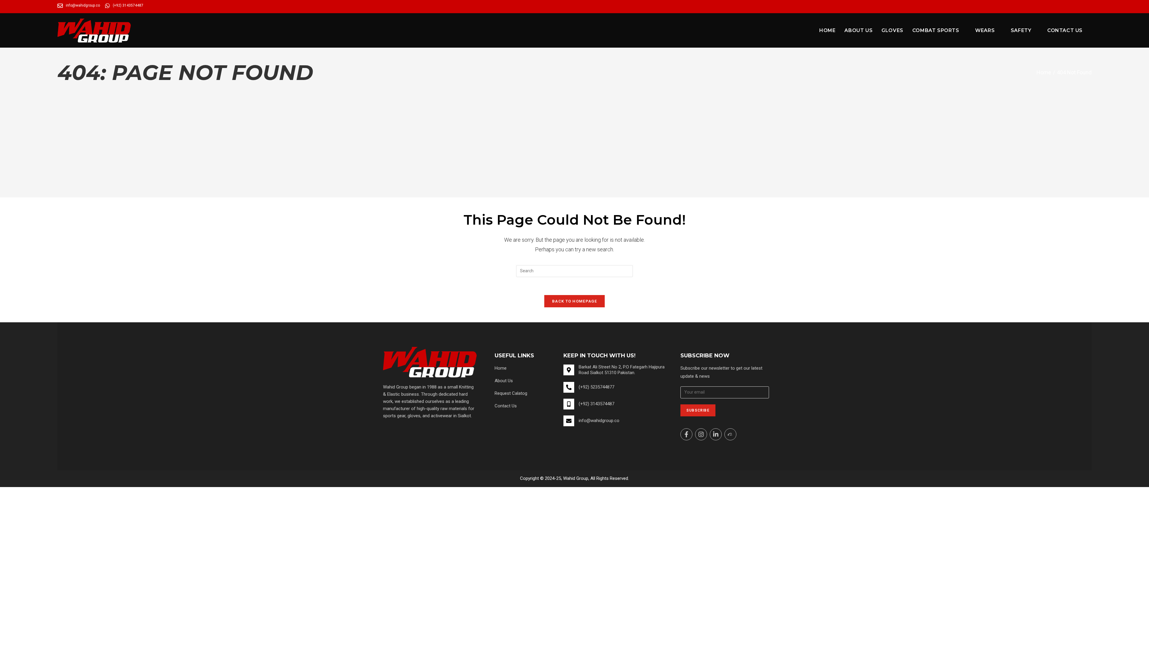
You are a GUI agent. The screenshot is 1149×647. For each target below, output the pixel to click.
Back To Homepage (574, 301)
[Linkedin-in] (716, 434)
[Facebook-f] (686, 434)
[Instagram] (701, 434)
